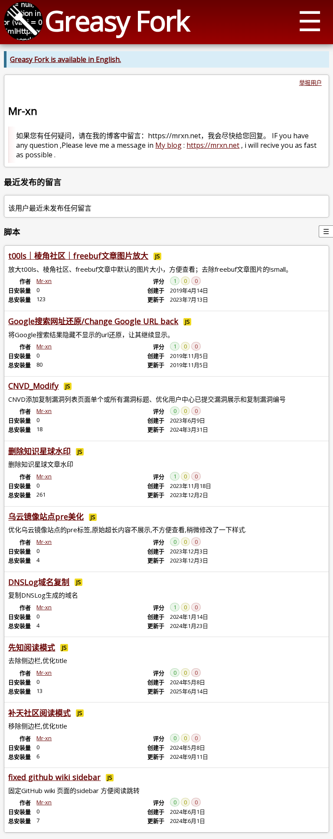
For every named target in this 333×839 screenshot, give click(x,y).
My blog (168, 145)
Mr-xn (44, 281)
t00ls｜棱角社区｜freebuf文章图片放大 (78, 255)
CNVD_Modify (33, 385)
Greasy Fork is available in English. (65, 59)
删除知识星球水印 (39, 451)
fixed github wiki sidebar (54, 777)
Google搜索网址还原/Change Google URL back (93, 321)
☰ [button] (309, 20)
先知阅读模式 (31, 647)
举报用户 (310, 83)
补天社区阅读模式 (39, 713)
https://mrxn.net (212, 145)
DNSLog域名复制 (38, 582)
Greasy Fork (117, 20)
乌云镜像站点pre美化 (46, 516)
